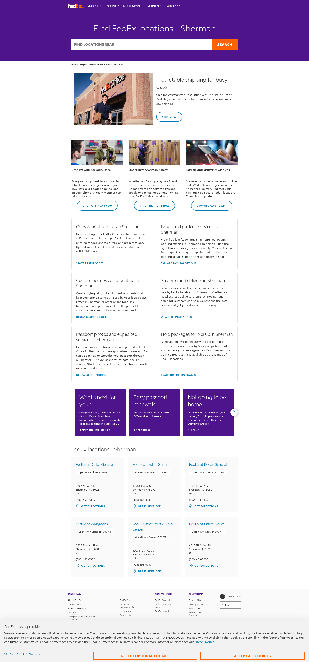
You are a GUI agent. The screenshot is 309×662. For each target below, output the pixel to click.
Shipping (93, 5)
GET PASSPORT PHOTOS (91, 375)
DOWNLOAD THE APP (209, 204)
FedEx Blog (125, 600)
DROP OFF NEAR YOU (94, 204)
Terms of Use (195, 600)
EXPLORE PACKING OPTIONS (178, 263)
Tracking (111, 5)
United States (234, 596)
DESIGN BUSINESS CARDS (91, 317)
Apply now (142, 430)
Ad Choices (194, 608)
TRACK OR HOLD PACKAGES (178, 375)
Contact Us (125, 615)
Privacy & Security (198, 604)
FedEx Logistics (163, 611)
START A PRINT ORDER (90, 263)
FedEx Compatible (164, 600)
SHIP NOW (166, 115)
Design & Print (131, 5)
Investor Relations (77, 608)
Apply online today (94, 430)
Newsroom (125, 611)
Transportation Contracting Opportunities (82, 618)
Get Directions (90, 506)
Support (171, 5)
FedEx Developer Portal (163, 605)
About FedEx (74, 600)
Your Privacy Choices (195, 613)
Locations (153, 5)
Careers (72, 612)
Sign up (193, 430)
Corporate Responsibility (127, 605)
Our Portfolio (74, 604)
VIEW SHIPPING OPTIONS (176, 317)
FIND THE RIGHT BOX (151, 204)
